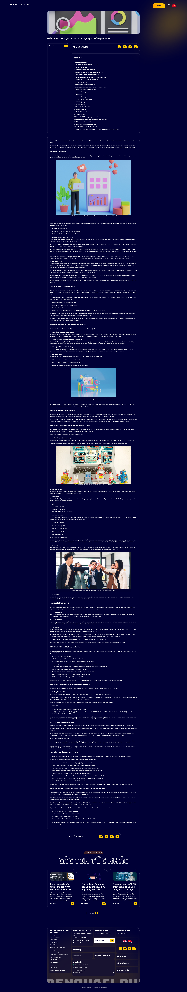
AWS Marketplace (54, 962)
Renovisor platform (56, 937)
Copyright (82, 987)
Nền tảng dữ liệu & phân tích (57, 947)
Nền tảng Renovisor (55, 935)
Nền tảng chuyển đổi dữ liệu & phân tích (82, 934)
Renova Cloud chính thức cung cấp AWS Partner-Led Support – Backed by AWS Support (61, 887)
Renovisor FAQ (54, 939)
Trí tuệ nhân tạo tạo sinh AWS (81, 940)
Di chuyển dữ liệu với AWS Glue (81, 937)
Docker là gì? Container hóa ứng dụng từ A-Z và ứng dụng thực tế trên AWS (93, 887)
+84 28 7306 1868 (80, 970)
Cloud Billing (53, 945)
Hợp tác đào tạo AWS (122, 933)
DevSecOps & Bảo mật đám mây (103, 933)
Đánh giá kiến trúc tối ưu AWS (57, 970)
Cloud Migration (54, 950)
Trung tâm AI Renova (78, 943)
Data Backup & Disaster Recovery (59, 954)
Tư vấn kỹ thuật (54, 942)
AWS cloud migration (56, 952)
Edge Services (53, 967)
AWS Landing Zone (56, 957)
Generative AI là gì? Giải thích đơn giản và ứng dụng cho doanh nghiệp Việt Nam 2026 (124, 887)
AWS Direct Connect (55, 960)
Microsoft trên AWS (55, 965)
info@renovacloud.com (81, 967)
